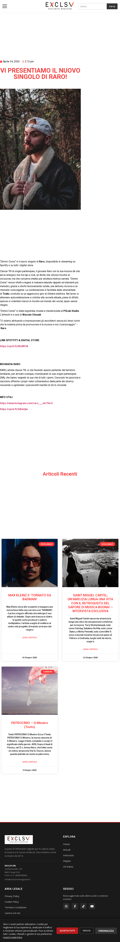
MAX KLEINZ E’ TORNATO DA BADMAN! (29, 597)
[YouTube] (92, 906)
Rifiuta (86, 931)
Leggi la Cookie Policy (12, 937)
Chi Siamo (68, 866)
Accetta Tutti (67, 931)
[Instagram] (66, 906)
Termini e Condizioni (15, 907)
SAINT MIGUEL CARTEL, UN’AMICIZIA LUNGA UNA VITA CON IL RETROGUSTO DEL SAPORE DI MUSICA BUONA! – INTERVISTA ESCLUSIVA (90, 603)
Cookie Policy (12, 901)
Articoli (66, 849)
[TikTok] (83, 906)
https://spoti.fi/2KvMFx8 (14, 346)
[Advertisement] (40, 32)
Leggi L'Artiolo (29, 637)
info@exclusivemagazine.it (17, 879)
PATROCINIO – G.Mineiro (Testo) (29, 725)
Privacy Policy (12, 896)
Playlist (67, 860)
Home (66, 844)
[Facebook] (75, 906)
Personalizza (106, 931)
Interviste (68, 855)
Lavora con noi (12, 913)
